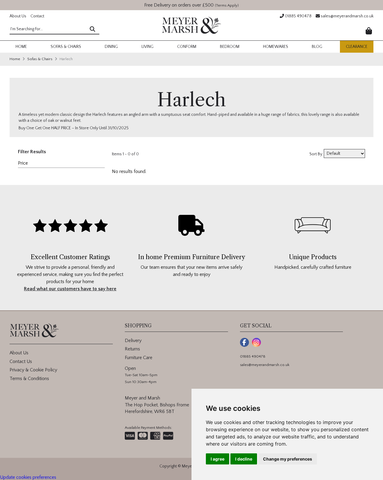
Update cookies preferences (28, 477)
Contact (37, 16)
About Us (18, 16)
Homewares (275, 46)
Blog (317, 46)
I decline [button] (243, 458)
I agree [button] (217, 458)
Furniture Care (138, 357)
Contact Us (21, 361)
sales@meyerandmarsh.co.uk (346, 16)
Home (21, 46)
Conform (186, 46)
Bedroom (229, 46)
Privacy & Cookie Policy (33, 370)
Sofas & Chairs (66, 46)
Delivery (133, 340)
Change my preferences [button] (287, 458)
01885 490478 (297, 16)
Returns (132, 349)
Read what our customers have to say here (70, 288)
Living (147, 46)
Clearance (356, 46)
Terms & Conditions (29, 378)
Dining (111, 46)
